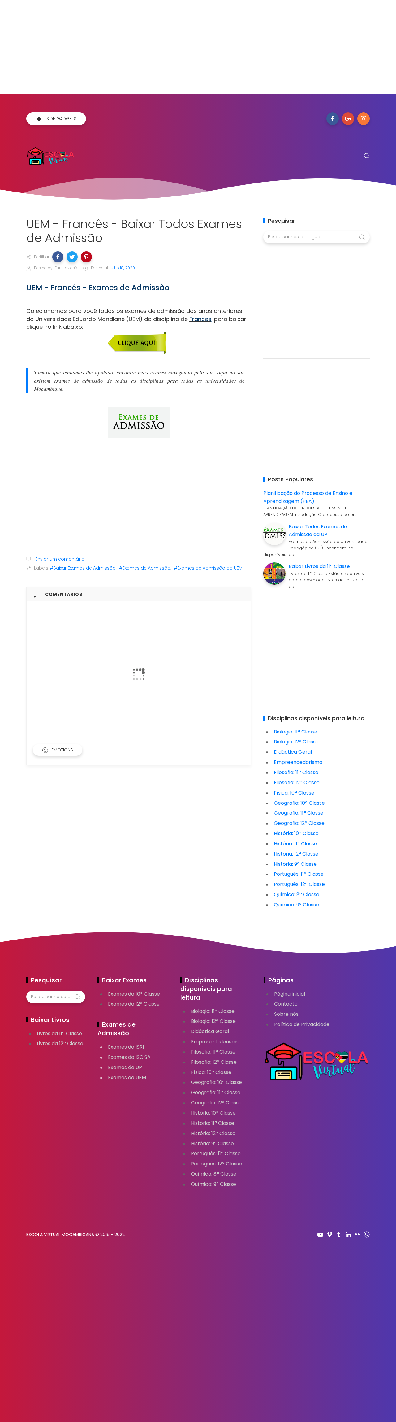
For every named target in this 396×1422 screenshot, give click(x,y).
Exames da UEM (127, 1077)
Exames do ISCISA (129, 1057)
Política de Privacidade (301, 1024)
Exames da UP (125, 1067)
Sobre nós (286, 1014)
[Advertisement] (185, 50)
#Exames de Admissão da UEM (208, 568)
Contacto (286, 1003)
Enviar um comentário (59, 559)
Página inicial (289, 993)
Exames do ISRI (126, 1046)
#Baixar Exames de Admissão (83, 568)
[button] (57, 256)
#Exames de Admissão (144, 568)
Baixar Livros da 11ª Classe (319, 566)
